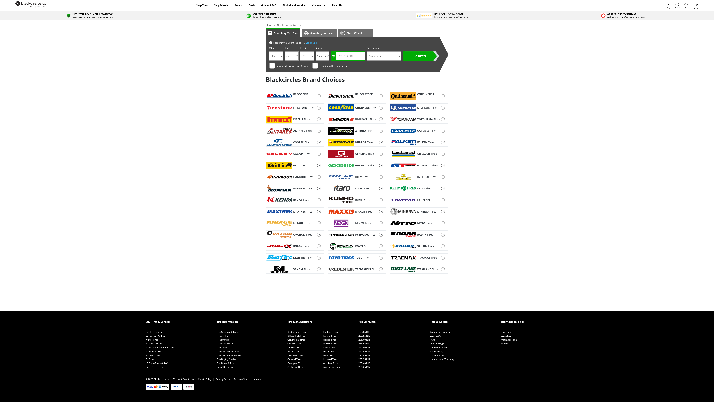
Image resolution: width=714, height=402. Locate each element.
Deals (252, 5)
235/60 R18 (364, 363)
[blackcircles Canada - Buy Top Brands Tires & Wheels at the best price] (34, 5)
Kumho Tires (329, 335)
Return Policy (436, 351)
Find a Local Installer (294, 5)
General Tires (294, 359)
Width (272, 48)
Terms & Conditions (183, 379)
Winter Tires (152, 339)
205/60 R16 (364, 339)
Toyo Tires (328, 355)
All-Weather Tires (155, 343)
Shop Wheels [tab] (355, 33)
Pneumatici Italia (508, 339)
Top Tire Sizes (437, 355)
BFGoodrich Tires (296, 335)
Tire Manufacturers (299, 321)
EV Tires (150, 359)
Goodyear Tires (295, 363)
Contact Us (435, 335)
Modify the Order (438, 347)
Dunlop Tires (294, 347)
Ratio (287, 48)
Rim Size (304, 48)
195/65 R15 (364, 332)
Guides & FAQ (268, 5)
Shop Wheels (221, 5)
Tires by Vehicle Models (229, 355)
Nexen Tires (329, 347)
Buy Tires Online (154, 332)
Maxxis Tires (329, 339)
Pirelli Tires (329, 351)
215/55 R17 (364, 343)
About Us (337, 5)
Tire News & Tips (225, 363)
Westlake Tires (330, 363)
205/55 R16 (364, 335)
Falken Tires (293, 351)
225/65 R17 (364, 355)
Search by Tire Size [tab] (286, 33)
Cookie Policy (205, 379)
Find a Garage (437, 343)
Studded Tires (153, 355)
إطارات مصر (506, 335)
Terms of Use (241, 379)
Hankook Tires (330, 332)
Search (420, 55)
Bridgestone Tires (296, 332)
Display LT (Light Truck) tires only (294, 65)
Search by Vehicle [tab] (321, 33)
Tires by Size (223, 335)
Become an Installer (440, 332)
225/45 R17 (364, 351)
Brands (238, 5)
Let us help (311, 42)
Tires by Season (225, 343)
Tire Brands (223, 339)
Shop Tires (202, 5)
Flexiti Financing (225, 367)
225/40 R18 (364, 347)
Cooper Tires (294, 343)
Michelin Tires (330, 343)
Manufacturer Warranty (442, 359)
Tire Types (222, 347)
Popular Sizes (367, 321)
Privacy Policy (223, 379)
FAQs (432, 339)
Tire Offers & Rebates (228, 332)
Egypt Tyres (506, 332)
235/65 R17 (364, 367)
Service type (373, 48)
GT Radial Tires (295, 367)
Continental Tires (296, 339)
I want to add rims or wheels (334, 65)
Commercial (319, 5)
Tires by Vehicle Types (228, 351)
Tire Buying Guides (226, 359)
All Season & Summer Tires (160, 347)
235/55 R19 (364, 359)
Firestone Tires (295, 355)
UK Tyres (505, 343)
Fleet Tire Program (155, 367)
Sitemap (256, 379)
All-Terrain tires (154, 351)
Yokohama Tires (331, 367)
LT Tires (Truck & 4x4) (157, 363)
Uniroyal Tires (330, 359)
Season (319, 48)
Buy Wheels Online (155, 335)
